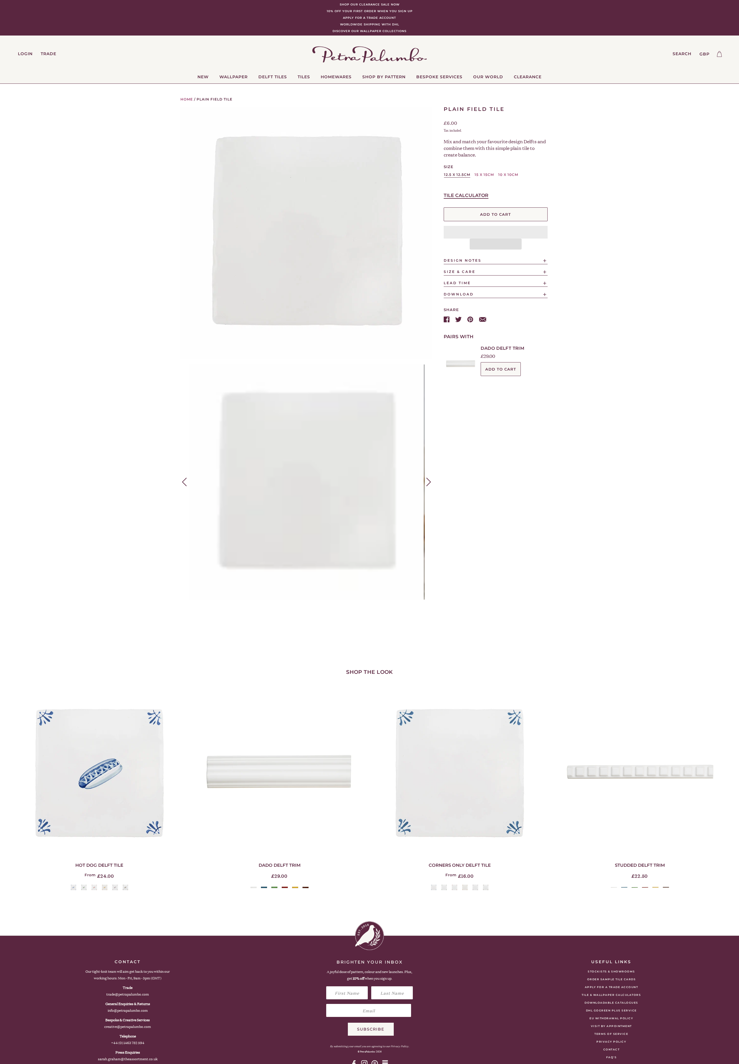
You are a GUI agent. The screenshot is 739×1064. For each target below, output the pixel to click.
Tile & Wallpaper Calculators (611, 994)
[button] (496, 232)
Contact (611, 1049)
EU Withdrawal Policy (611, 1018)
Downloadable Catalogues (611, 1002)
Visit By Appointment (611, 1026)
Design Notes (463, 260)
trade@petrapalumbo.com (127, 994)
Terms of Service (611, 1033)
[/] (369, 54)
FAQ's (611, 1057)
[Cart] (719, 54)
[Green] (83, 887)
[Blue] (73, 887)
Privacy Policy (611, 1041)
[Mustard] (104, 887)
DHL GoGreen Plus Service (611, 1010)
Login (25, 53)
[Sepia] (125, 887)
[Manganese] (115, 887)
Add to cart (500, 369)
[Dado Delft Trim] (279, 772)
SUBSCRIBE (371, 1029)
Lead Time (457, 283)
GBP (704, 54)
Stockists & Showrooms (611, 971)
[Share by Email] (483, 319)
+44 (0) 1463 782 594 (127, 1042)
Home (186, 99)
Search (682, 53)
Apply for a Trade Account (611, 987)
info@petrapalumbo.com (128, 1010)
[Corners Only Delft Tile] (459, 772)
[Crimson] (94, 887)
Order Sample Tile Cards (611, 979)
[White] (253, 887)
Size (449, 166)
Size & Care (459, 271)
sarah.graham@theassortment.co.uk (128, 1058)
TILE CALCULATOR (466, 195)
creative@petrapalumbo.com (127, 1026)
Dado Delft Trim (502, 348)
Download (459, 294)
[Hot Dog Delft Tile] (99, 772)
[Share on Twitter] (459, 319)
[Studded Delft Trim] (639, 772)
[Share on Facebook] (447, 319)
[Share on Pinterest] (471, 319)
